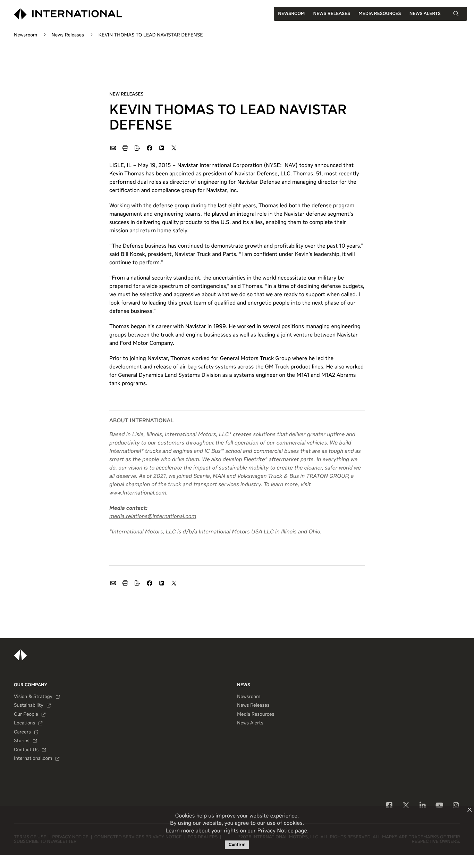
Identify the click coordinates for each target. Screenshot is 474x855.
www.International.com (137, 493)
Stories (21, 741)
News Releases (331, 13)
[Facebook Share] (149, 147)
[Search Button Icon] (456, 13)
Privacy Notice (275, 831)
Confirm (237, 844)
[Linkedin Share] (161, 147)
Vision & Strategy (33, 697)
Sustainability (28, 705)
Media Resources (379, 13)
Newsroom (291, 13)
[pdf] (137, 147)
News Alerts (425, 13)
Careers (22, 732)
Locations (24, 723)
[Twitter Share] (173, 147)
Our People (26, 714)
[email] (113, 147)
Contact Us (26, 750)
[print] (125, 147)
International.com (33, 758)
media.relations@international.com (152, 517)
